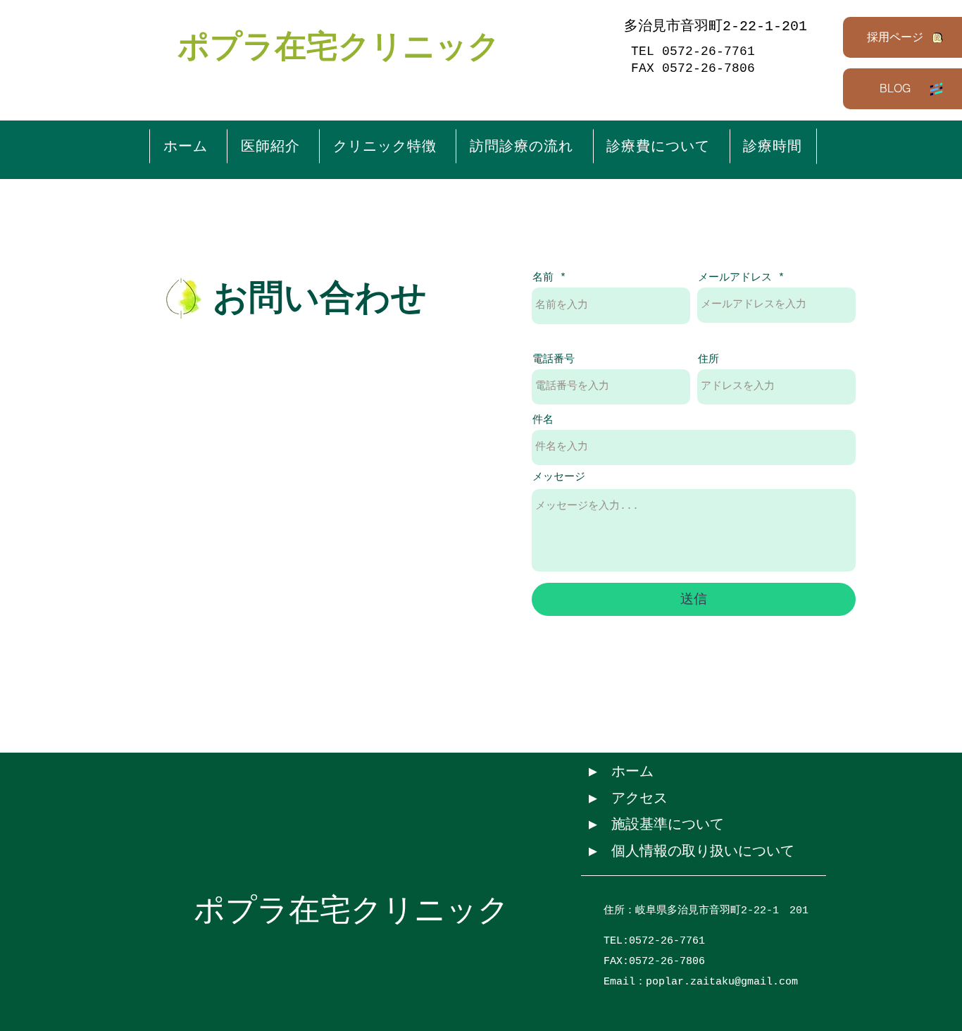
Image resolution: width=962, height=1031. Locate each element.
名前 (543, 278)
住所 (708, 359)
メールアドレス (735, 278)
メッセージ (558, 477)
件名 (543, 420)
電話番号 (553, 359)
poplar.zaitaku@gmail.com (722, 982)
